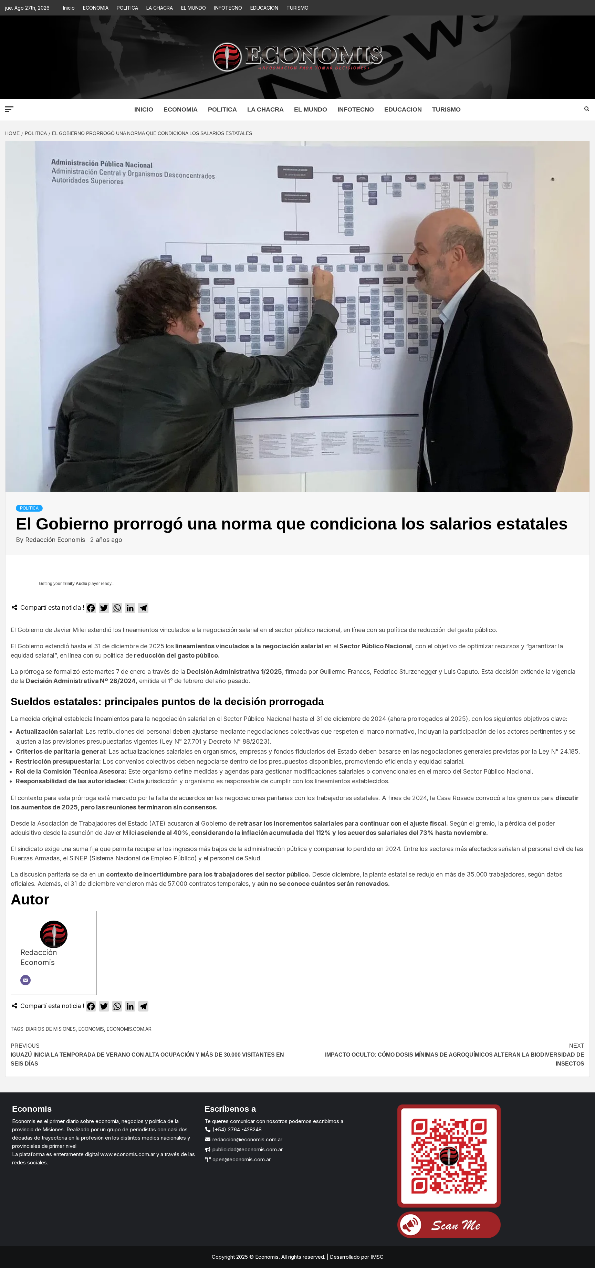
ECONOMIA (95, 8)
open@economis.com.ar (241, 1159)
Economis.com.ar (129, 1029)
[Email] (25, 980)
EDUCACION (264, 8)
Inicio (69, 8)
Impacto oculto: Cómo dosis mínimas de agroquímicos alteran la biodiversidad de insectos (454, 1054)
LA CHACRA (159, 8)
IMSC (376, 1257)
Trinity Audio (75, 583)
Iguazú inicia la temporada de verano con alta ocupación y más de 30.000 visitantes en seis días (147, 1054)
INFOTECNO (228, 8)
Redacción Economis (56, 539)
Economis (91, 1029)
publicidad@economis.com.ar (247, 1149)
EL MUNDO (193, 8)
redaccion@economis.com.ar (246, 1139)
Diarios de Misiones (51, 1029)
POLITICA (127, 8)
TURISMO (297, 8)
